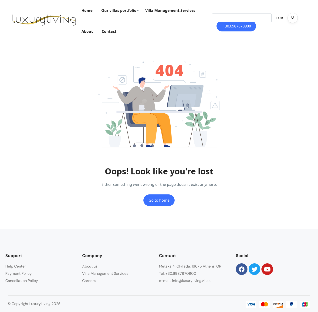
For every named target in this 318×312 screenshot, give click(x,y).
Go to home (159, 200)
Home (86, 10)
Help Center (15, 266)
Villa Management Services (170, 10)
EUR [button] (279, 18)
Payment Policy (18, 273)
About (87, 31)
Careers (89, 280)
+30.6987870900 (237, 26)
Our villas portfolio (118, 10)
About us (90, 266)
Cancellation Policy (21, 280)
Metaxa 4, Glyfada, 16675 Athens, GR (190, 266)
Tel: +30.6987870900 (177, 273)
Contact (109, 31)
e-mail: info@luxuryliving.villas (184, 280)
